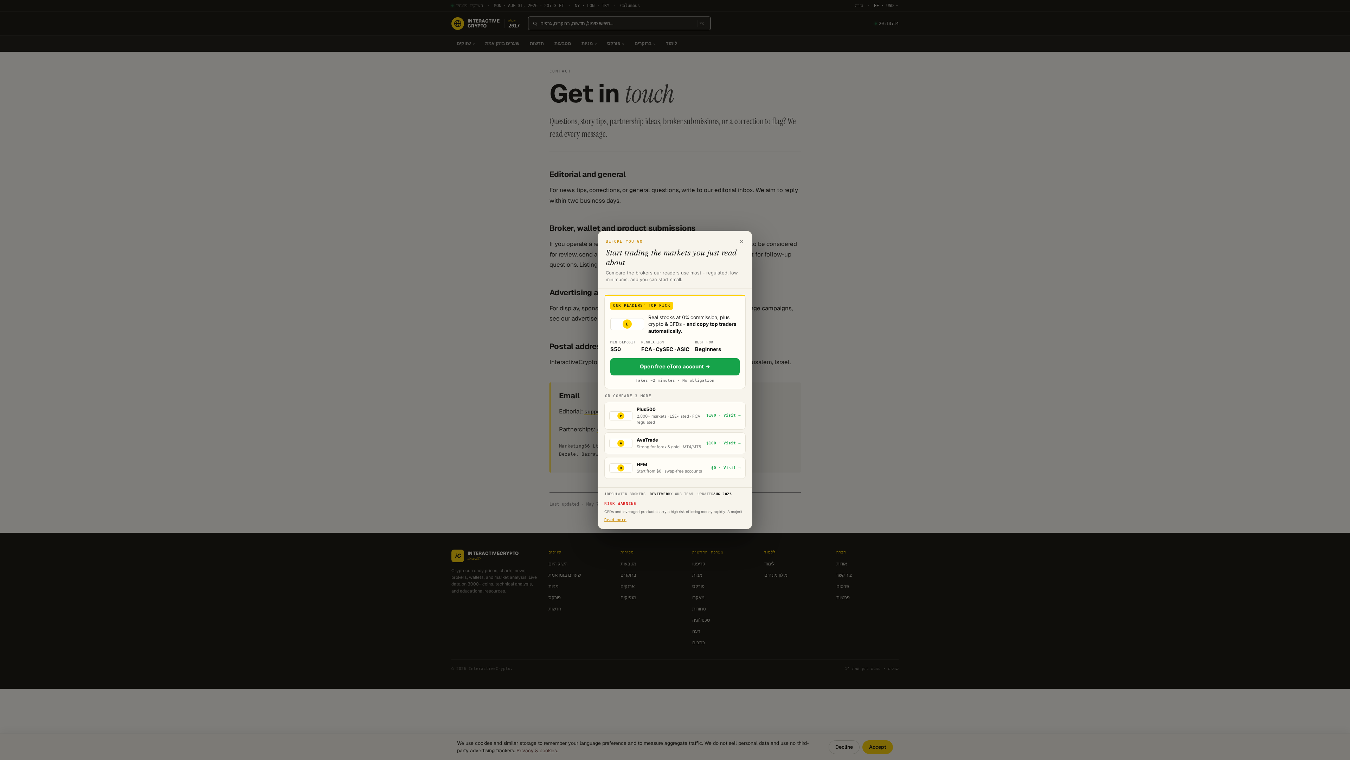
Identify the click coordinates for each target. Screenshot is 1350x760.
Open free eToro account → (675, 366)
